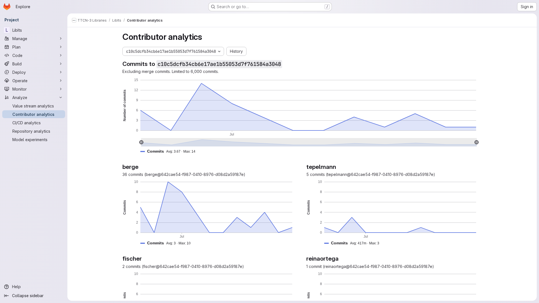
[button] (170, 151)
